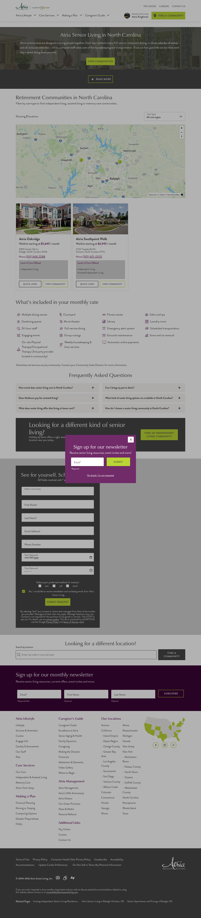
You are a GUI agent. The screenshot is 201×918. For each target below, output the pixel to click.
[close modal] (131, 440)
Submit (118, 462)
